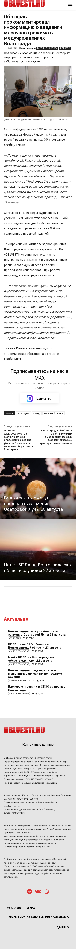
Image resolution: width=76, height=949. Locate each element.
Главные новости (47, 48)
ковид (36, 413)
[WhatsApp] (46, 892)
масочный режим (53, 413)
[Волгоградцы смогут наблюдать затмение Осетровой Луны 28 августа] (38, 488)
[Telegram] (29, 892)
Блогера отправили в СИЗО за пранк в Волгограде (36, 688)
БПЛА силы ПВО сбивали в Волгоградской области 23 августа (34, 646)
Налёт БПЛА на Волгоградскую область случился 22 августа (32, 659)
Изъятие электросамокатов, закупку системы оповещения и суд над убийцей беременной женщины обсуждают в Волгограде (18, 440)
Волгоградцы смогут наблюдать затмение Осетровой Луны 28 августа (37, 633)
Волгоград (23, 413)
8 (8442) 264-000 (45, 809)
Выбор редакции (19, 651)
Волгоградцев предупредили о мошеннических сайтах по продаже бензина (35, 674)
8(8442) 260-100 (29, 799)
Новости (65, 48)
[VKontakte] (38, 892)
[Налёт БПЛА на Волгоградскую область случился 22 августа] (38, 549)
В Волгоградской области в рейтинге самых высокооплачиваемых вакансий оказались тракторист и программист (56, 437)
